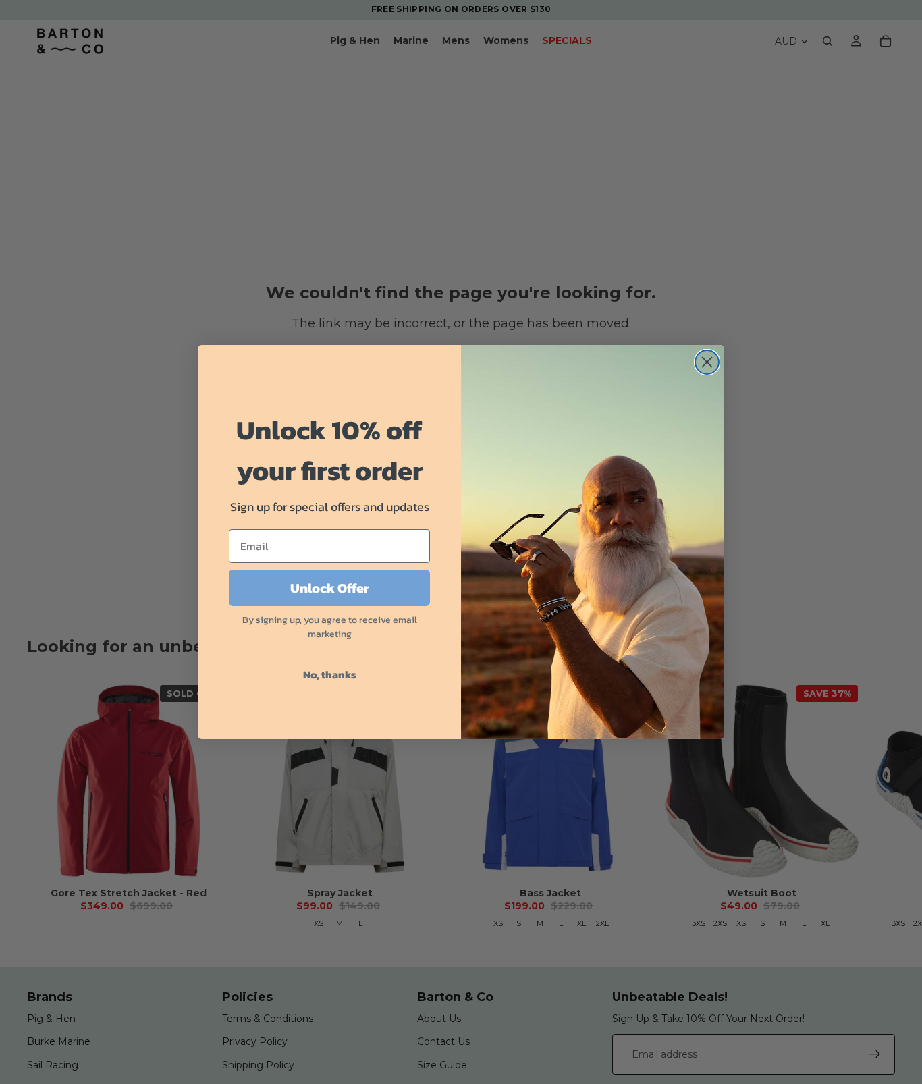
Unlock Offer (329, 588)
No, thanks (329, 674)
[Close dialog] (707, 362)
